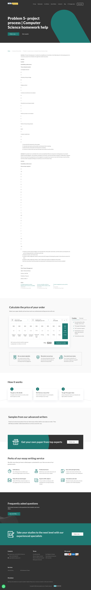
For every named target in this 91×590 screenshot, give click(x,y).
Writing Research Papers (25, 570)
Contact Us (60, 4)
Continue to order (61, 343)
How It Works (53, 4)
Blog (65, 4)
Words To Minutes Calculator (38, 557)
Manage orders (72, 4)
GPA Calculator (49, 557)
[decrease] (62, 320)
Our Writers (46, 4)
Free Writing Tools (36, 554)
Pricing (34, 4)
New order (80, 4)
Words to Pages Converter (38, 556)
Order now (13, 34)
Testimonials (40, 4)
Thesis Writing (10, 570)
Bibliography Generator (37, 559)
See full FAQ (13, 514)
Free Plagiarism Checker (50, 554)
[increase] (66, 320)
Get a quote (25, 34)
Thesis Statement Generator (51, 556)
